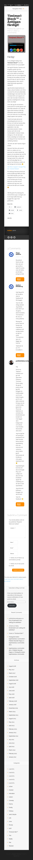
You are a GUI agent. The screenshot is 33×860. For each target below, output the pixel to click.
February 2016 (13, 701)
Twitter (14, 237)
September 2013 (13, 715)
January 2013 (12, 732)
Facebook (11, 237)
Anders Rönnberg (19, 285)
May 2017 (11, 669)
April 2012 (11, 746)
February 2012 (13, 753)
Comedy (11, 800)
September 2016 (13, 680)
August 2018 (12, 666)
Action (11, 786)
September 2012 (13, 736)
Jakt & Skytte (12, 814)
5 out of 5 (11, 783)
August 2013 (12, 718)
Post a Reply (19, 279)
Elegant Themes (16, 854)
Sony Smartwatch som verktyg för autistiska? (17, 628)
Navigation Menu (17, 8)
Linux (10, 821)
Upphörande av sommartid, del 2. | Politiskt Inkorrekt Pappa (16, 650)
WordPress (16, 856)
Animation (12, 793)
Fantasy (11, 811)
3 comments (13, 32)
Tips (10, 835)
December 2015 (13, 708)
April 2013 (11, 725)
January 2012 (12, 757)
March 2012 (12, 750)
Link (10, 818)
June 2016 (12, 690)
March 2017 (12, 673)
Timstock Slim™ (18, 633)
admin (19, 29)
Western (11, 846)
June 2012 (11, 743)
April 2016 (11, 697)
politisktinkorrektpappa (20, 361)
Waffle (10, 839)
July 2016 (11, 687)
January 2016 (12, 704)
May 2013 (11, 722)
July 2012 (11, 739)
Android (11, 790)
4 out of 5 (11, 779)
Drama (11, 804)
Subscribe (12, 605)
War (10, 842)
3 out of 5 (11, 776)
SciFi (10, 828)
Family (11, 807)
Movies (11, 825)
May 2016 (11, 694)
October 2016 (13, 676)
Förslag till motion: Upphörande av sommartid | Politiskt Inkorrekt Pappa (17, 639)
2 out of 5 (11, 772)
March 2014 (12, 711)
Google (8, 237)
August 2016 (12, 683)
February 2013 (13, 729)
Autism (11, 797)
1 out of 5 (11, 769)
